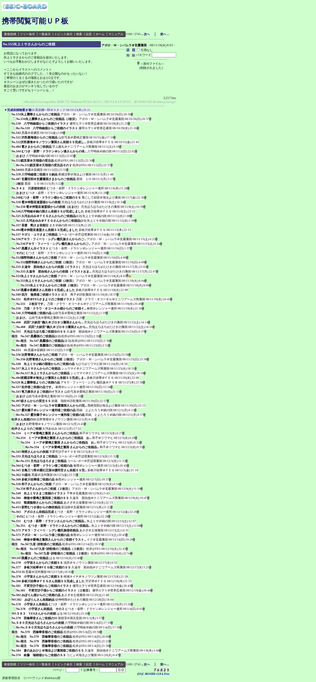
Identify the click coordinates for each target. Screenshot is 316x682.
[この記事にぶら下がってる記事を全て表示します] (9, 115)
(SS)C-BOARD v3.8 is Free (153, 674)
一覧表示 (45, 34)
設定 (89, 34)
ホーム (100, 34)
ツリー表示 (27, 34)
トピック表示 (63, 34)
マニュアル (115, 34)
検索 (79, 34)
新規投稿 (10, 34)
